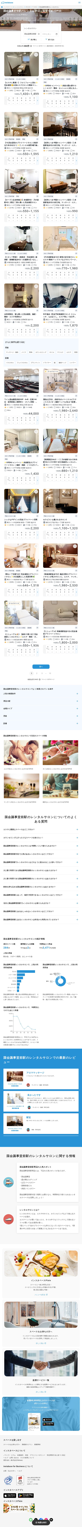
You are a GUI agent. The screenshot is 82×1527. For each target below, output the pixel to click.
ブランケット (35, 362)
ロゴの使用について (27, 1457)
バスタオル (10, 362)
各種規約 (20, 1455)
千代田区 (34, 7)
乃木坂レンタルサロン (15, 1134)
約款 (26, 1455)
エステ (69, 352)
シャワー (73, 362)
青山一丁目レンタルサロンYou (16, 1112)
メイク (23, 352)
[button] (41, 695)
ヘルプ (19, 1471)
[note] (51, 1519)
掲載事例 (37, 1444)
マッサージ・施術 (12, 352)
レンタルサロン (19, 7)
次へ (41, 667)
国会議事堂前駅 (30, 34)
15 (50, 673)
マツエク (60, 352)
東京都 (28, 7)
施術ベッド (62, 362)
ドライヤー (47, 362)
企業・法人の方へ (9, 1471)
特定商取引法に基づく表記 (56, 1455)
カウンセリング (41, 352)
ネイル (51, 352)
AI (37, 79)
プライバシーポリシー (37, 1455)
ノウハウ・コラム (9, 1455)
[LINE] (30, 1519)
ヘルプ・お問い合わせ (11, 1457)
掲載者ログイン (27, 1444)
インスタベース (8, 7)
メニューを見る (39, 1295)
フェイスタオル (22, 362)
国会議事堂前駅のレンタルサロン (49, 7)
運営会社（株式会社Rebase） (13, 1460)
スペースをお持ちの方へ (11, 1444)
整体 (30, 352)
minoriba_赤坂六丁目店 (15, 1089)
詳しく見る (40, 1343)
